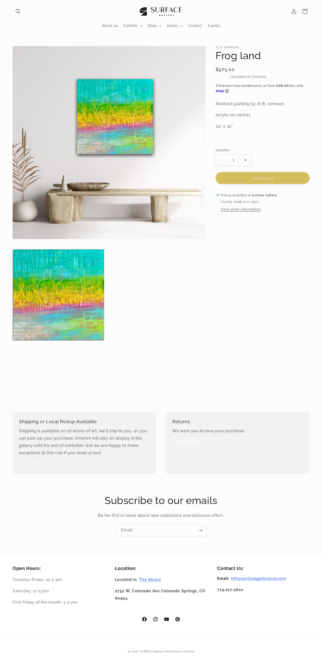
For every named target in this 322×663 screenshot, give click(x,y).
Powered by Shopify (180, 651)
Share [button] (226, 223)
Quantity (222, 150)
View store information (241, 209)
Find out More (33, 463)
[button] (18, 11)
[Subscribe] (200, 530)
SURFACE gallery (152, 651)
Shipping (222, 77)
